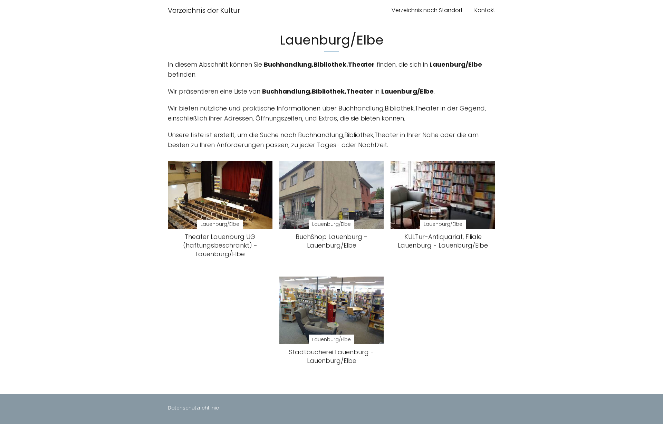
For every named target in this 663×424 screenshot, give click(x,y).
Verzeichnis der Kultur (204, 10)
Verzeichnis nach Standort (427, 10)
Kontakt (484, 10)
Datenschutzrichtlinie (193, 407)
